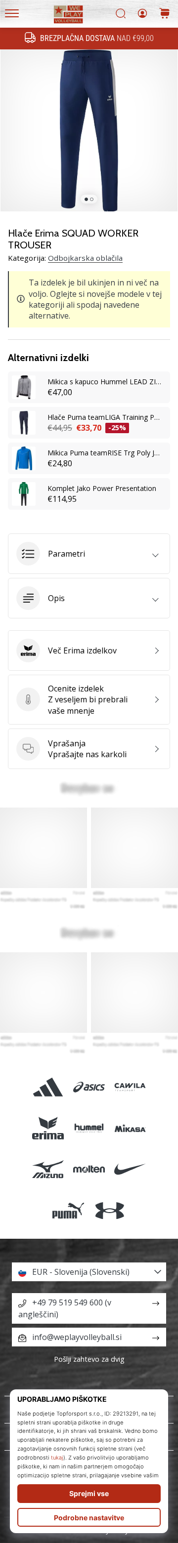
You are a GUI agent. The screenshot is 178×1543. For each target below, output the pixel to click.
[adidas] (47, 1086)
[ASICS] (88, 1086)
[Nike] (130, 1169)
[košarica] (164, 14)
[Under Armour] (109, 1210)
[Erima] (47, 1128)
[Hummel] (88, 1128)
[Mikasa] (130, 1128)
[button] (89, 553)
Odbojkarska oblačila (85, 258)
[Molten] (88, 1169)
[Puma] (68, 1210)
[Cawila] (130, 1086)
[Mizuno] (47, 1169)
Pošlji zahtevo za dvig (89, 1359)
